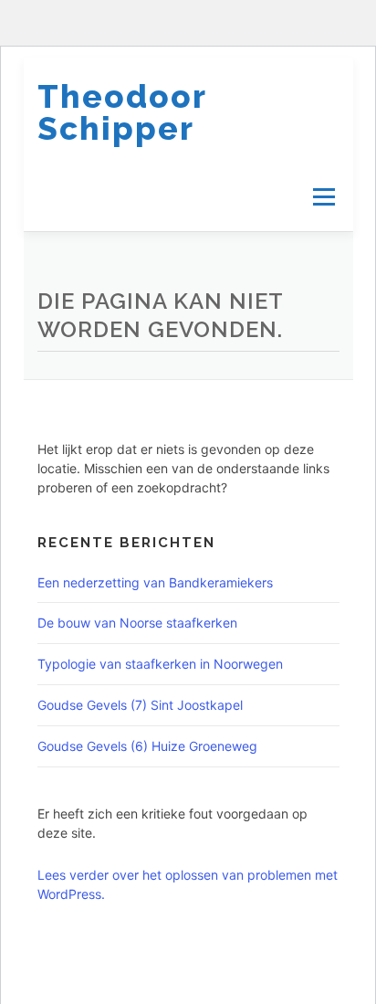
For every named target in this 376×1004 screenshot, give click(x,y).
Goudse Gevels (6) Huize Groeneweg (147, 746)
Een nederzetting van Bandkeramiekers (155, 582)
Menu (322, 197)
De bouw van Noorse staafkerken (137, 622)
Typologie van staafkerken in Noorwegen (162, 663)
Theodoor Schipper (121, 112)
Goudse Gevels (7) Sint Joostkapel (140, 705)
